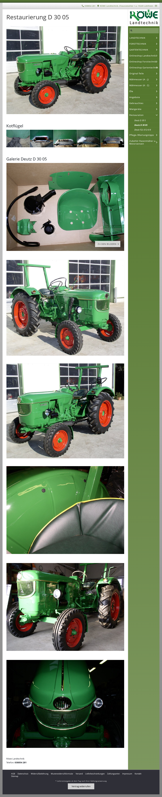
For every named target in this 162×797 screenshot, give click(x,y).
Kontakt (138, 773)
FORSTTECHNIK (137, 43)
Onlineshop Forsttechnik (142, 61)
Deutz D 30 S (140, 120)
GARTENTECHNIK (138, 49)
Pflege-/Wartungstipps (141, 135)
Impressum (127, 773)
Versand (79, 773)
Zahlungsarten (113, 773)
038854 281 (90, 6)
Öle (131, 91)
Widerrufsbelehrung (39, 773)
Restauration (136, 115)
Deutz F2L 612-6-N (142, 129)
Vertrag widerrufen (81, 786)
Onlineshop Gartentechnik (143, 67)
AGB (13, 773)
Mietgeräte (135, 109)
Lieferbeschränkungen (95, 773)
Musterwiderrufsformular (62, 773)
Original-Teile (136, 73)
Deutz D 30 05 (140, 125)
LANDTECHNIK (137, 37)
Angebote (134, 97)
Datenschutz (23, 773)
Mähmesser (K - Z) (139, 85)
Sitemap (14, 776)
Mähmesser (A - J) (139, 79)
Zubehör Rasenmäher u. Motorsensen (142, 142)
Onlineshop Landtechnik (142, 55)
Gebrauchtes (136, 103)
